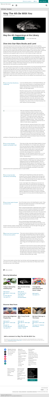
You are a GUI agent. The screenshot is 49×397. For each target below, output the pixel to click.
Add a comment (8, 270)
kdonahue (6, 15)
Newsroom (20, 361)
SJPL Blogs (3, 9)
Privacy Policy (21, 364)
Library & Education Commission (32, 360)
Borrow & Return (11, 352)
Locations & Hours (11, 370)
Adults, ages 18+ (6, 291)
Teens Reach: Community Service (32, 352)
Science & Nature (35, 326)
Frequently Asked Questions (21, 373)
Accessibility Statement (32, 391)
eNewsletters (10, 375)
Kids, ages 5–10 (6, 325)
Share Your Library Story (32, 364)
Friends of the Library (33, 354)
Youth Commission (32, 362)
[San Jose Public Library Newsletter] (5, 363)
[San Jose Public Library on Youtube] (5, 359)
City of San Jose (44, 387)
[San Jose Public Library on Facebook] (5, 350)
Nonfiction (42, 325)
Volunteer (30, 350)
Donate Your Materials (33, 356)
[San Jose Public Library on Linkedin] (5, 361)
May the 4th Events (18, 38)
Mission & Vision (21, 350)
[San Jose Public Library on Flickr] (5, 354)
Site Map (20, 365)
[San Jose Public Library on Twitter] (5, 352)
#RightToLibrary (21, 360)
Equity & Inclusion (22, 358)
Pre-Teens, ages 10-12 (7, 295)
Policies (19, 362)
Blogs (8, 374)
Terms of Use (15, 391)
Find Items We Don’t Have (21, 376)
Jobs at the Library (22, 352)
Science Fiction (21, 296)
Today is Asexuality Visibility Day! (9, 287)
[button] (27, 1)
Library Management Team (22, 354)
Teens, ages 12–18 (6, 297)
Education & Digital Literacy (22, 356)
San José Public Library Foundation (33, 358)
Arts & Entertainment (22, 297)
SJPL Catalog (19, 371)
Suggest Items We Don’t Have (21, 378)
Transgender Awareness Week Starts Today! (37, 288)
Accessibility (10, 353)
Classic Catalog (20, 370)
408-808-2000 (31, 376)
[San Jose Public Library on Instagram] (5, 357)
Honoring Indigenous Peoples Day (10, 317)
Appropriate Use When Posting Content (15, 340)
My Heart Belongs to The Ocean (38, 317)
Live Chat (10, 354)
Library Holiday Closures (10, 372)
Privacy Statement (22, 391)
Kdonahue (9, 9)
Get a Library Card (12, 350)
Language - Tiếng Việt (22, 327)
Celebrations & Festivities (23, 326)
